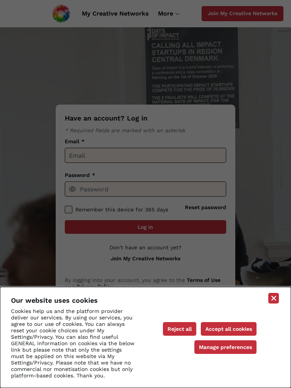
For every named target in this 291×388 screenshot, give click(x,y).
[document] (145, 337)
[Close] (273, 298)
